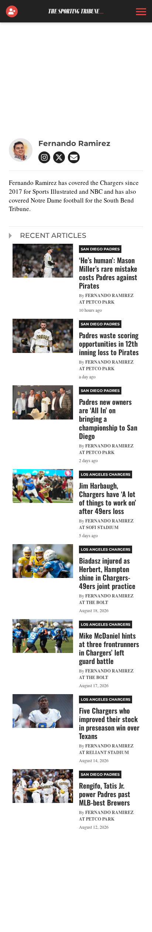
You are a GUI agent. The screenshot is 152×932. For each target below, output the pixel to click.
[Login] (13, 11)
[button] (140, 11)
